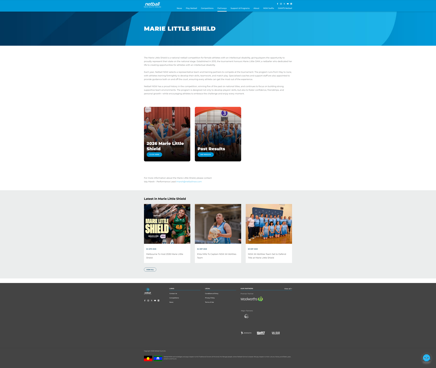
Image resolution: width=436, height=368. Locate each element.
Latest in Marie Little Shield (165, 199)
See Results (205, 154)
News (171, 302)
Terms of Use (209, 302)
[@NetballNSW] (284, 4)
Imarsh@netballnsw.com (189, 181)
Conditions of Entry (211, 293)
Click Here (154, 154)
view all (150, 269)
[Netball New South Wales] (277, 4)
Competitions (174, 298)
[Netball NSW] (288, 4)
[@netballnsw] (281, 4)
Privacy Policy (210, 298)
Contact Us (173, 293)
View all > (288, 289)
